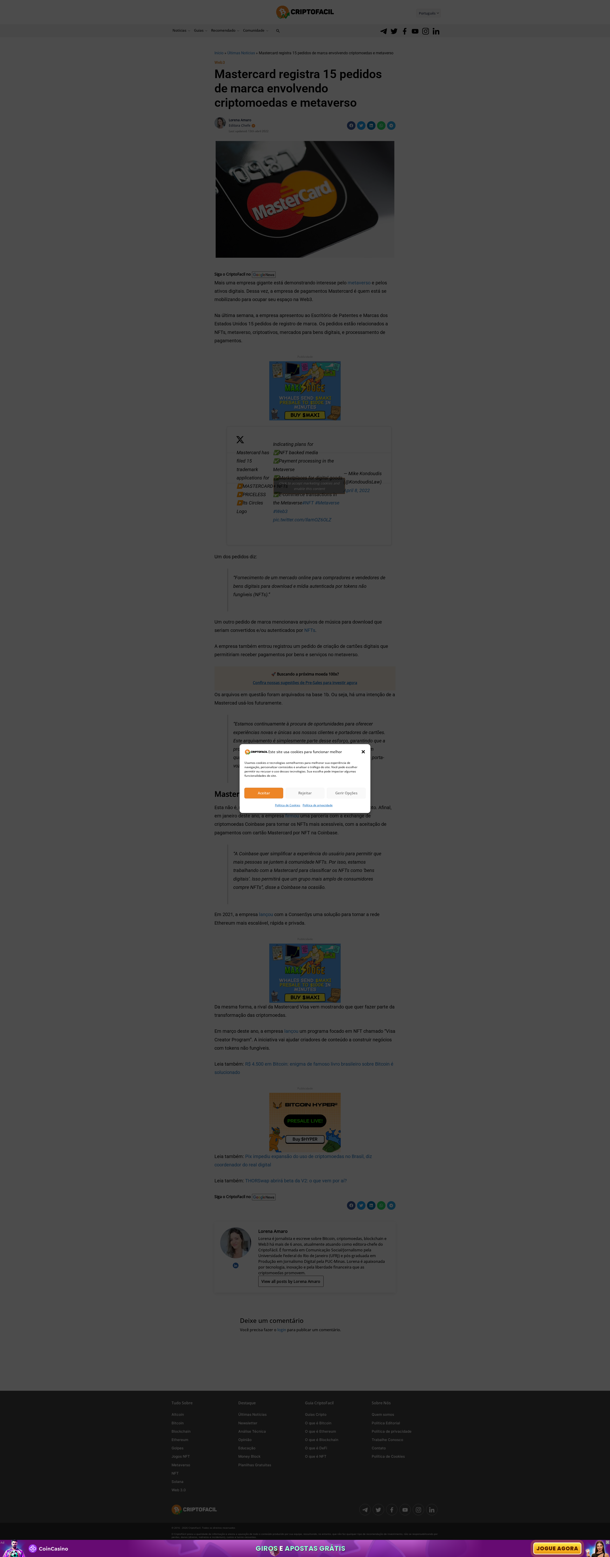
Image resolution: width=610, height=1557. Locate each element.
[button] (363, 751)
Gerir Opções (346, 793)
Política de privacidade (318, 805)
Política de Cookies (287, 805)
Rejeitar (305, 793)
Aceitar (264, 793)
